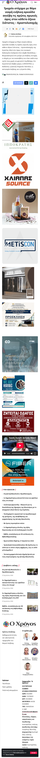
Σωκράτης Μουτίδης (35, 643)
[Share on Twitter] (13, 29)
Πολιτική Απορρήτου (18, 752)
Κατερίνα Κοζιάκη (34, 658)
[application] (20, 445)
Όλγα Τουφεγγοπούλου (28, 673)
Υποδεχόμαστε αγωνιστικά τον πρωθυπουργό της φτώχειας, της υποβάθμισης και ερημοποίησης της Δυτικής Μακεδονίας (19, 516)
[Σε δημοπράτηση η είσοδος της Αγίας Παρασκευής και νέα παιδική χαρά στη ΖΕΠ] (32, 595)
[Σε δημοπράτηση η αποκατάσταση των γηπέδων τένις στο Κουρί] (32, 582)
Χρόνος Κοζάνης (16, 34)
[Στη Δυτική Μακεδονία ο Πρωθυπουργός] (32, 572)
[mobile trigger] (4, 2)
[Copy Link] (19, 29)
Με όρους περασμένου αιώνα (14, 523)
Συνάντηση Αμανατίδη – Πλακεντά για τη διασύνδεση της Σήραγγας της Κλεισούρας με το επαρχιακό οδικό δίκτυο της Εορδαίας (19, 507)
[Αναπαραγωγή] (5, 453)
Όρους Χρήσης (10, 754)
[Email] (16, 29)
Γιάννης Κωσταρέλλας (27, 643)
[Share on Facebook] (9, 29)
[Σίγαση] (32, 453)
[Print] (23, 29)
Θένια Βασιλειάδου (27, 658)
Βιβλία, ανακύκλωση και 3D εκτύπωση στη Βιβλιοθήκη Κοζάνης (12, 608)
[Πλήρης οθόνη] (35, 453)
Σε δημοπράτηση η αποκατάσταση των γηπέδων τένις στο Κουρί (13, 582)
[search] (31, 2)
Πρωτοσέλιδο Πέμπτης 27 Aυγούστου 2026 (19, 541)
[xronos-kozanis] (17, 2)
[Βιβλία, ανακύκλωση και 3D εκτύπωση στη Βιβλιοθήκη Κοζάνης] (32, 608)
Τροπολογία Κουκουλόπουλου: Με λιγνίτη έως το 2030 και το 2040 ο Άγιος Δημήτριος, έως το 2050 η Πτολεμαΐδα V (20, 547)
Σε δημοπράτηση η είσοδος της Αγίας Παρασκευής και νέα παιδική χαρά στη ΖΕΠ (13, 595)
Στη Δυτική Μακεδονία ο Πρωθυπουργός (18, 494)
